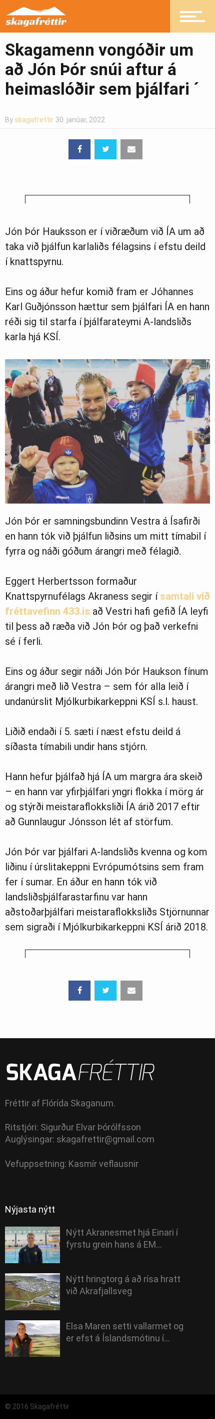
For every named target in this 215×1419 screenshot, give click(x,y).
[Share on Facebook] (79, 149)
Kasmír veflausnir (103, 1163)
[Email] (131, 149)
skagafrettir (34, 120)
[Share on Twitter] (105, 149)
